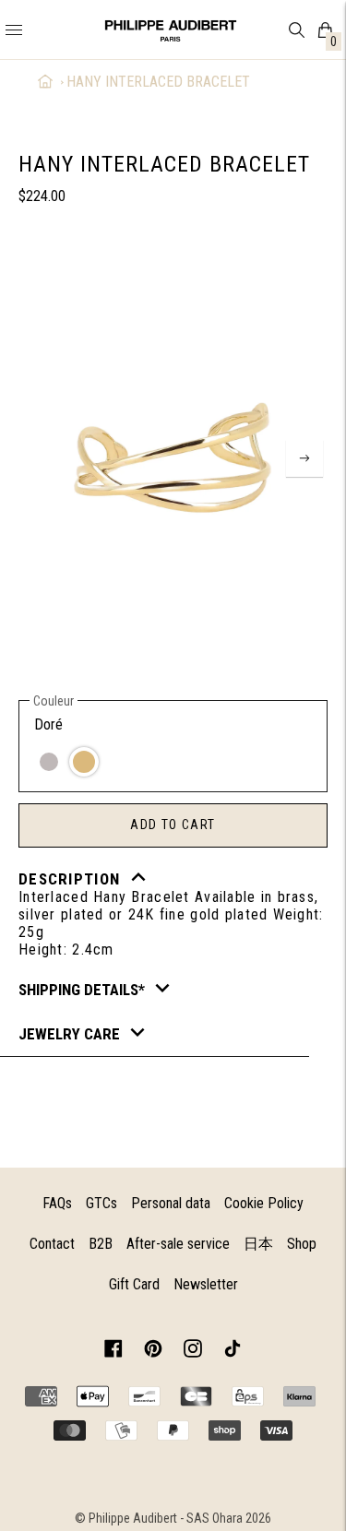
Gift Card (134, 1284)
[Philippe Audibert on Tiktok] (232, 1351)
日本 (258, 1243)
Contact (52, 1243)
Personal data (170, 1203)
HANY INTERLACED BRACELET (158, 81)
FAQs (57, 1203)
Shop (301, 1243)
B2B (101, 1243)
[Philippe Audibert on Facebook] (113, 1351)
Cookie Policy (264, 1203)
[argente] (49, 762)
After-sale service (178, 1243)
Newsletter (205, 1284)
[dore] (84, 762)
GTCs (101, 1203)
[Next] (304, 458)
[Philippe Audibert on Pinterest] (153, 1351)
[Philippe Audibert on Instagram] (193, 1351)
